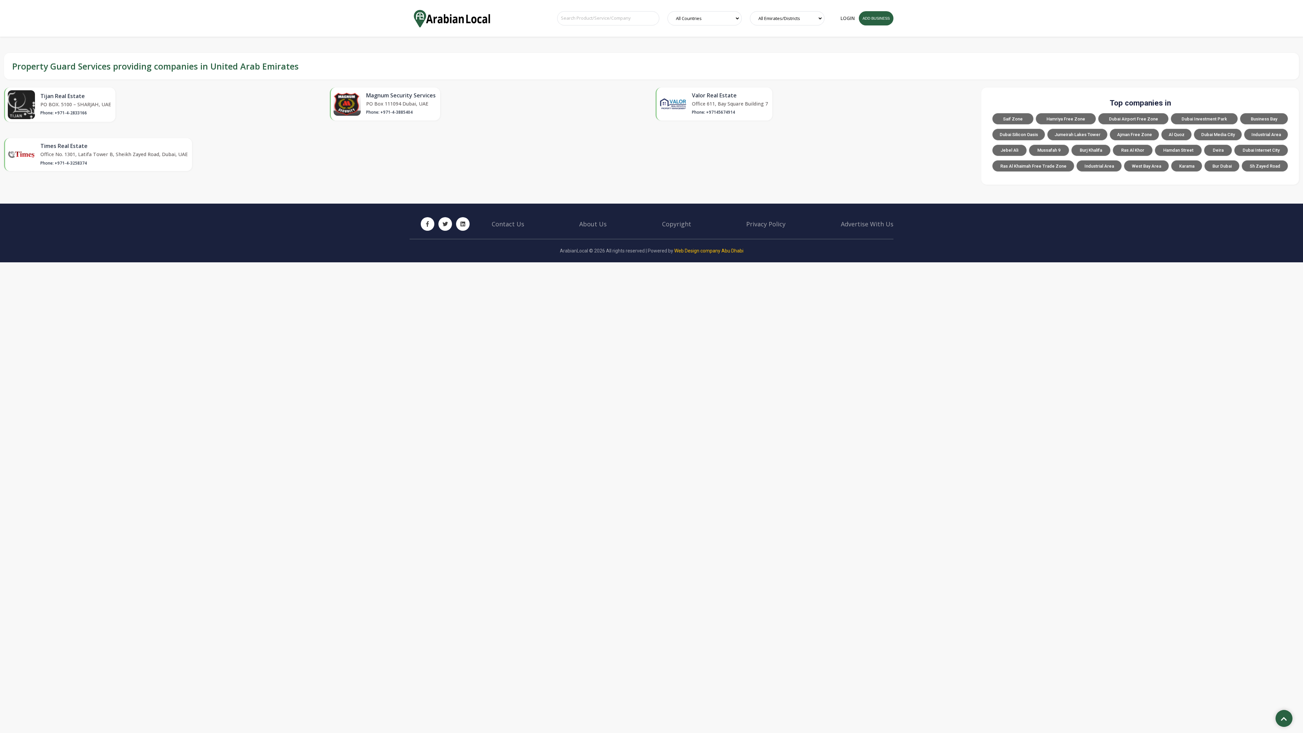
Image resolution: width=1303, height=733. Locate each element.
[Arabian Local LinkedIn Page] (463, 224)
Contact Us (508, 224)
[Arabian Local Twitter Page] (445, 224)
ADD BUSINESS (876, 18)
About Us (593, 224)
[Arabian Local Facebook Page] (427, 224)
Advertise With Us (867, 224)
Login (848, 18)
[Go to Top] (1284, 719)
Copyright (676, 224)
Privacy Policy (766, 224)
